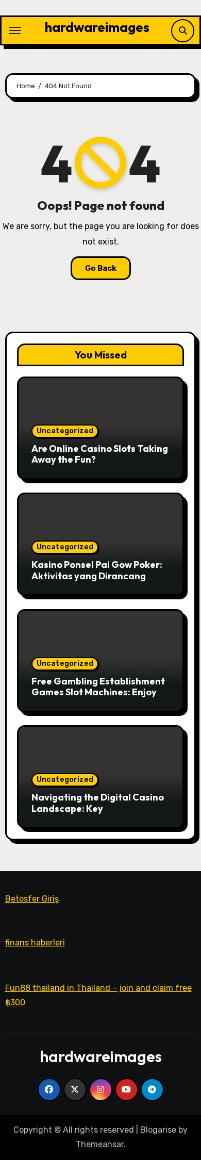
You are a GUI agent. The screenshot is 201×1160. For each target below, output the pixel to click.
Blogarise (158, 1130)
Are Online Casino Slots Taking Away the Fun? (99, 454)
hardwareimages (97, 27)
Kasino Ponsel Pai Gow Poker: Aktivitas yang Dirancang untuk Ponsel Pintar (96, 576)
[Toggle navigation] (15, 30)
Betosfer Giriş (32, 899)
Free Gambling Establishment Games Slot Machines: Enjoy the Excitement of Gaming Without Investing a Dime (98, 698)
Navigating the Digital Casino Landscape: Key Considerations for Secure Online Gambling (97, 814)
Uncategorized (65, 431)
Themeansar (100, 1144)
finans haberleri (35, 943)
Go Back (100, 268)
